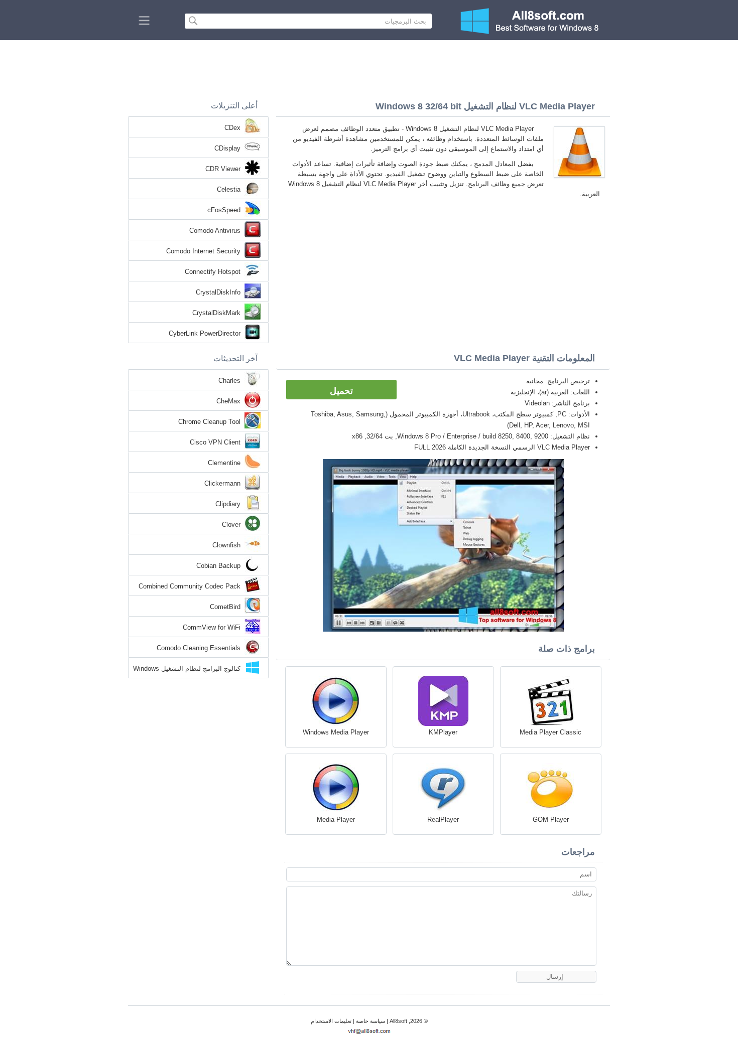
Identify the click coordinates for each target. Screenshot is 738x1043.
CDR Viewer (222, 169)
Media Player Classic (550, 732)
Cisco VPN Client (215, 442)
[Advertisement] (369, 67)
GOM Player (551, 819)
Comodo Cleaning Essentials (198, 648)
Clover (231, 524)
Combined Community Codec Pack (189, 586)
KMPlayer (443, 732)
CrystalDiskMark (216, 313)
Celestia (228, 189)
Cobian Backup (218, 565)
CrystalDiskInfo (218, 292)
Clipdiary (227, 504)
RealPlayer (443, 819)
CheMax (228, 401)
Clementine (224, 463)
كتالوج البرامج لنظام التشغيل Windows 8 (186, 669)
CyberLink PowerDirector (204, 333)
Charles (229, 380)
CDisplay (227, 148)
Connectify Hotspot (212, 271)
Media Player (336, 819)
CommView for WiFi (211, 627)
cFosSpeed (223, 210)
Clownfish (226, 545)
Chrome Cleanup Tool (209, 421)
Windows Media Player (336, 732)
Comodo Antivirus (214, 230)
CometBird (225, 607)
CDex (232, 127)
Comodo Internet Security (203, 251)
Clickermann (222, 483)
